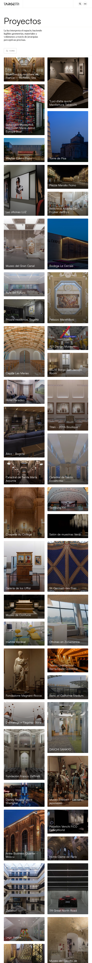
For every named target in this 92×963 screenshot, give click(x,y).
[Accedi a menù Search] (80, 4)
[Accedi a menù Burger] (85, 4)
